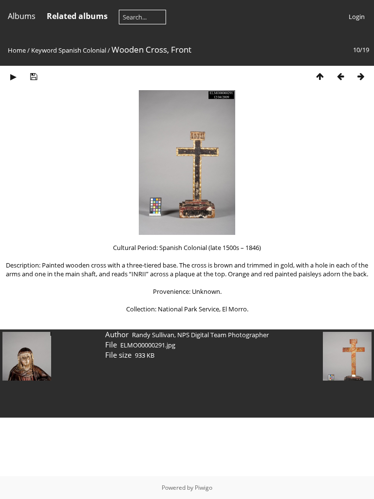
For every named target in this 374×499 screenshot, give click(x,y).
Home (17, 50)
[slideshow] (13, 76)
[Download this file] (33, 76)
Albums (22, 16)
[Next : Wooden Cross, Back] (361, 76)
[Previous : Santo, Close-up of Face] (340, 76)
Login (357, 16)
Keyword (44, 50)
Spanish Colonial (82, 50)
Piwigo (203, 487)
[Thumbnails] (320, 76)
